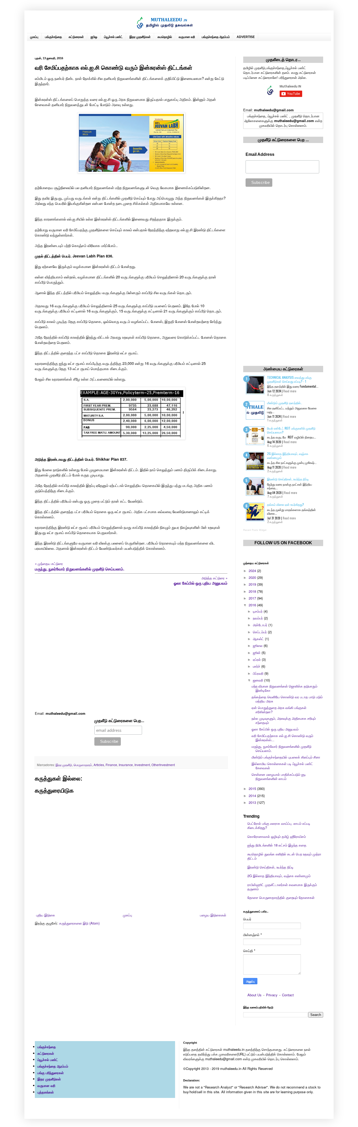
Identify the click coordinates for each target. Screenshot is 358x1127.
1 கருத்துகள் (275, 420)
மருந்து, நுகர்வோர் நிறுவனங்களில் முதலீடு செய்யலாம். (281, 748)
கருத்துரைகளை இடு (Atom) (79, 923)
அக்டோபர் (260, 624)
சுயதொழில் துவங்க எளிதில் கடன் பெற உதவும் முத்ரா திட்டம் (284, 856)
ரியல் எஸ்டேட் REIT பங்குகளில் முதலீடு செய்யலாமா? (291, 430)
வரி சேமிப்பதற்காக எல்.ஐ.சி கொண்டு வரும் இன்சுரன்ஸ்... (282, 737)
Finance (111, 765)
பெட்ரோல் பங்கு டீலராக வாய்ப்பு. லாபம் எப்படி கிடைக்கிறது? (278, 825)
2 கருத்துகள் (275, 471)
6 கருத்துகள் (275, 445)
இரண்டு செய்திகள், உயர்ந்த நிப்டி (288, 479)
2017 (253, 598)
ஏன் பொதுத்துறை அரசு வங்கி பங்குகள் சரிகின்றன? (279, 709)
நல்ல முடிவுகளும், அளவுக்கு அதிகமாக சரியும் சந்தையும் (284, 720)
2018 (253, 591)
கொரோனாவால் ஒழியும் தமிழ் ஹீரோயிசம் (276, 836)
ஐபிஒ (94, 37)
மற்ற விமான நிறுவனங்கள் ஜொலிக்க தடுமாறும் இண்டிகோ (284, 688)
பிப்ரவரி (258, 673)
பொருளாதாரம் (83, 765)
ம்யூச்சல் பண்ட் (113, 37)
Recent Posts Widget (255, 530)
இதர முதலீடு (64, 765)
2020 (253, 577)
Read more (289, 391)
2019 (253, 584)
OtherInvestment (163, 765)
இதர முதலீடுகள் (140, 37)
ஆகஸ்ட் (259, 638)
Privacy (272, 994)
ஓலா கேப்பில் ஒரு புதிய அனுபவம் (275, 729)
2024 (253, 570)
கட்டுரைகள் (76, 37)
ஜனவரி (258, 680)
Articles (99, 765)
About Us (254, 994)
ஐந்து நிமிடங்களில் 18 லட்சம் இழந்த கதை (276, 845)
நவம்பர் (258, 617)
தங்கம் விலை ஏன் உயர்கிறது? (285, 504)
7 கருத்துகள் (275, 496)
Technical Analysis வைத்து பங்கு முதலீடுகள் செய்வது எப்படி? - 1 (289, 379)
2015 (253, 788)
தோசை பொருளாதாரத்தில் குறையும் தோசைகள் (280, 897)
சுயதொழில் (165, 37)
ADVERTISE (246, 37)
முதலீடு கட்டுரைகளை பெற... (119, 720)
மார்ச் (257, 666)
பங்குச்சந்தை (53, 37)
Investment (142, 765)
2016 (253, 604)
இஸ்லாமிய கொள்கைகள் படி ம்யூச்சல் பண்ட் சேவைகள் (282, 765)
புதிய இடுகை (45, 914)
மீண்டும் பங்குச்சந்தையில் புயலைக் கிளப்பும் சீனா (286, 757)
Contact (288, 994)
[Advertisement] (131, 648)
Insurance (126, 765)
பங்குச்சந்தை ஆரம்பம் (216, 37)
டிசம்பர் (258, 611)
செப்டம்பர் (260, 631)
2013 (253, 802)
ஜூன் (257, 652)
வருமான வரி (187, 37)
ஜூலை (258, 645)
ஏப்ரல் (257, 659)
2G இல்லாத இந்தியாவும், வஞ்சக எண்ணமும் (287, 455)
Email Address (260, 154)
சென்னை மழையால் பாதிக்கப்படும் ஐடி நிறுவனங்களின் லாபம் (279, 776)
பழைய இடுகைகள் (213, 914)
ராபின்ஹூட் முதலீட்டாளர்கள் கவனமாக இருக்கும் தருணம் (282, 886)
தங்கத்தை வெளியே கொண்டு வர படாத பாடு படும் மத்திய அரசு (287, 698)
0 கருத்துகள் (275, 395)
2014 (253, 795)
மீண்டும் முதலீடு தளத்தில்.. (284, 402)
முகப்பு (34, 37)
